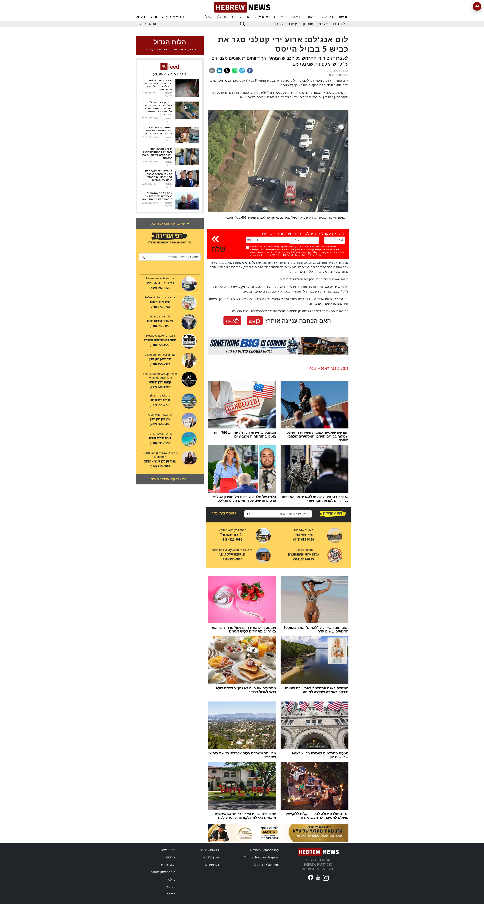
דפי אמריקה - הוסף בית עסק (169, 223)
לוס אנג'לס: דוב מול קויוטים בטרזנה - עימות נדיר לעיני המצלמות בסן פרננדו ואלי (158, 84)
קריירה (171, 894)
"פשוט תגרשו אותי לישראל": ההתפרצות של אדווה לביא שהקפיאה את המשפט (157, 153)
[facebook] (250, 71)
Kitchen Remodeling (264, 850)
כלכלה (327, 17)
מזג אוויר (323, 24)
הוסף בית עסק (223, 513)
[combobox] (170, 257)
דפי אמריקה (211, 865)
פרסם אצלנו (167, 850)
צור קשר (170, 887)
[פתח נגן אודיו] (477, 6)
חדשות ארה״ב (209, 850)
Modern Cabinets (266, 865)
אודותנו (170, 857)
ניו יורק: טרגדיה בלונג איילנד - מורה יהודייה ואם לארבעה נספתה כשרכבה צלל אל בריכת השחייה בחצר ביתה (157, 108)
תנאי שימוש (168, 865)
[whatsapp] (235, 71)
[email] (212, 71)
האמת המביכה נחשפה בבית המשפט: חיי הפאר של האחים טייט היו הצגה (157, 130)
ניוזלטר (171, 879)
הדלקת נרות (340, 24)
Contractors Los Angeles (261, 857)
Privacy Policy (301, 255)
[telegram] (242, 71)
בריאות (312, 17)
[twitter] (227, 71)
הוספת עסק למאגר (163, 872)
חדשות (342, 17)
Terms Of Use (316, 255)
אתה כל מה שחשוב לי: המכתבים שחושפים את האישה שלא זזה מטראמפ (157, 196)
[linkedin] (219, 71)
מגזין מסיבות (211, 857)
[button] (249, 240)
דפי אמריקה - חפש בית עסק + (160, 17)
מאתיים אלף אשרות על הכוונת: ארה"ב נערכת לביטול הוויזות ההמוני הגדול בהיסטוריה (158, 175)
